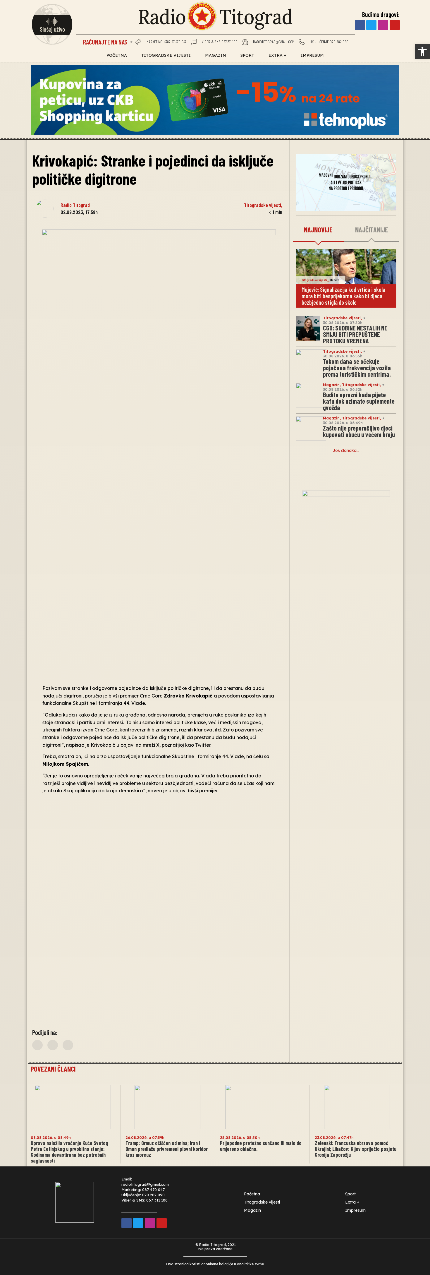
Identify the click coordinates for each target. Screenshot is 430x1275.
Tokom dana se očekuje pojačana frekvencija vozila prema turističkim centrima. (357, 367)
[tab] (318, 230)
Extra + (277, 55)
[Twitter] (371, 25)
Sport (247, 55)
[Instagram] (383, 25)
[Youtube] (395, 25)
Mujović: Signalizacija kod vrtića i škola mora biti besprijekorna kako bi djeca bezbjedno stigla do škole (343, 296)
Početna (116, 55)
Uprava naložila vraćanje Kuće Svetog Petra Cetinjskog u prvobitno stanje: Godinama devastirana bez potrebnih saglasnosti (69, 1152)
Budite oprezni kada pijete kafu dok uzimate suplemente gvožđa (359, 401)
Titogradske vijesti (166, 55)
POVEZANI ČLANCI (53, 1069)
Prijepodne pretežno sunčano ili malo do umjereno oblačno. (261, 1146)
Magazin (215, 55)
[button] (422, 51)
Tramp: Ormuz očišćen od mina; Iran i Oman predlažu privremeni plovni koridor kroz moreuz (166, 1149)
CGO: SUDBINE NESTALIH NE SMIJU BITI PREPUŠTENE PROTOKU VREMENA (355, 334)
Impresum (312, 55)
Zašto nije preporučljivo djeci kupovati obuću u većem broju (359, 431)
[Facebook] (360, 25)
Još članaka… (346, 450)
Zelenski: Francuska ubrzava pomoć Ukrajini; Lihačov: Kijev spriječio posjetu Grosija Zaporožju (355, 1149)
